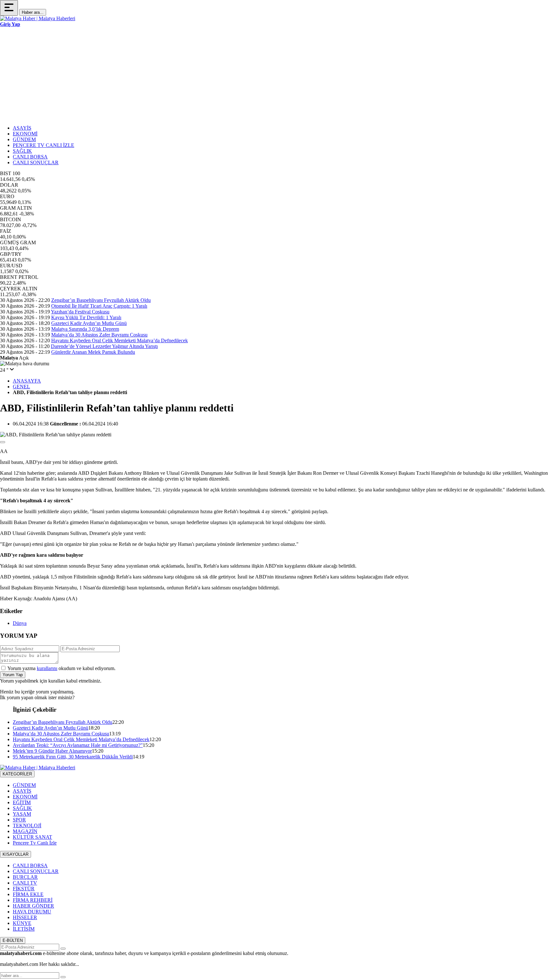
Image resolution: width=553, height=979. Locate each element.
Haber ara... (33, 12)
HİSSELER (25, 917)
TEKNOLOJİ (27, 825)
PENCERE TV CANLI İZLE (43, 145)
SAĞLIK (22, 151)
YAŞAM (22, 814)
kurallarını (47, 668)
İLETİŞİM (24, 929)
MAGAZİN (25, 831)
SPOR (19, 819)
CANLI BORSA (30, 156)
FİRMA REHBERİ (32, 900)
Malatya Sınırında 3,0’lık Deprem (85, 329)
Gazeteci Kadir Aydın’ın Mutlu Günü (89, 323)
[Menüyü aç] (9, 8)
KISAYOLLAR (15, 854)
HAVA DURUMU (32, 911)
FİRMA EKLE (28, 894)
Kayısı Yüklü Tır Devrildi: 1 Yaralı (86, 317)
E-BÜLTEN (13, 940)
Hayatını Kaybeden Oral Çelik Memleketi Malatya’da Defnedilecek (119, 340)
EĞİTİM (22, 802)
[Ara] (63, 977)
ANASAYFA (27, 381)
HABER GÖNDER (33, 906)
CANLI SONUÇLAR (36, 162)
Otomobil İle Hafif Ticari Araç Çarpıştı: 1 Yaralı (99, 306)
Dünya (20, 623)
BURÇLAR (25, 877)
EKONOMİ (25, 133)
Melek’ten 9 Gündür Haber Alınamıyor (52, 751)
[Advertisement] (276, 75)
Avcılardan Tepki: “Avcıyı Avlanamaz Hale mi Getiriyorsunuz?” (78, 745)
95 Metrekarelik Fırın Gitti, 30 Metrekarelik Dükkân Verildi (73, 756)
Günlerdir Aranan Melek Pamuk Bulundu (93, 352)
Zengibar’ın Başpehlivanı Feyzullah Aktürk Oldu (101, 300)
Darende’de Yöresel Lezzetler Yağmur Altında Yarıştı (104, 346)
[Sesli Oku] (2, 442)
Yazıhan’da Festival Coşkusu (80, 311)
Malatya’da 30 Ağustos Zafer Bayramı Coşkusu (99, 334)
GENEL (21, 386)
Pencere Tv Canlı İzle (35, 843)
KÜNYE (22, 923)
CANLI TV (25, 883)
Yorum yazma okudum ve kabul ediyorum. (61, 668)
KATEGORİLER (17, 774)
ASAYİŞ (22, 128)
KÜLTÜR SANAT (32, 837)
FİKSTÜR (24, 888)
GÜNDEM (24, 139)
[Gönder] (63, 949)
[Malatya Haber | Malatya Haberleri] (37, 18)
